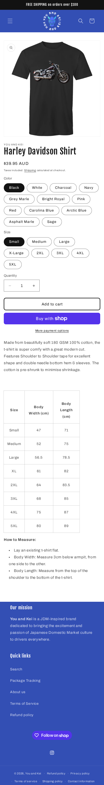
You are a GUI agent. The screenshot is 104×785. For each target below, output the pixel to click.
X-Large (16, 253)
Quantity (10, 275)
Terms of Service (24, 703)
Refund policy (22, 715)
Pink (81, 199)
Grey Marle (19, 199)
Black (14, 188)
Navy (88, 188)
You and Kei (33, 773)
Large (64, 242)
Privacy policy (80, 773)
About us (17, 692)
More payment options (52, 330)
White (37, 188)
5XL (12, 264)
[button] (10, 21)
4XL (80, 253)
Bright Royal (53, 199)
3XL (60, 253)
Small (14, 242)
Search (16, 669)
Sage (52, 222)
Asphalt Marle (21, 222)
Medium (39, 242)
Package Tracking (25, 681)
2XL (40, 253)
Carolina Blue (41, 210)
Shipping (30, 170)
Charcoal (63, 188)
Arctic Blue (77, 210)
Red (12, 210)
